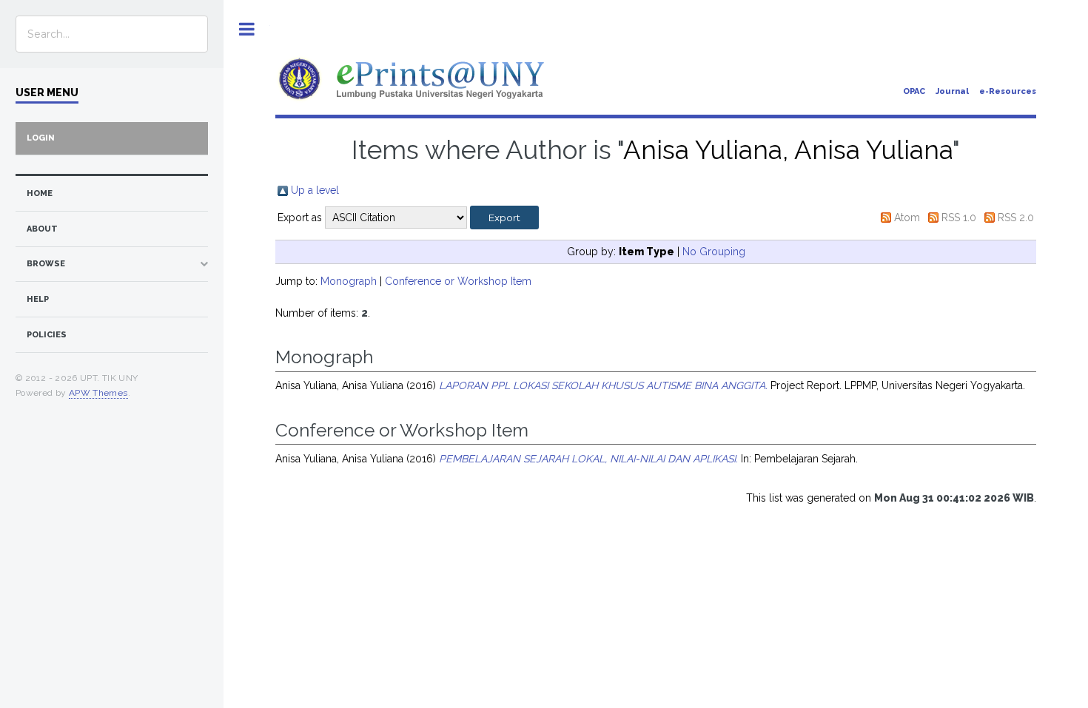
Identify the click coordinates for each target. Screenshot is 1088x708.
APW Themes (98, 393)
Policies (47, 335)
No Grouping (713, 251)
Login (41, 138)
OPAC (914, 91)
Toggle (247, 29)
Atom (907, 217)
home (40, 193)
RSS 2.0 (1016, 217)
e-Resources (1007, 91)
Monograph (348, 281)
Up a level (315, 190)
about (42, 229)
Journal (952, 91)
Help (38, 299)
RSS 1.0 (958, 217)
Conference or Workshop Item (458, 281)
